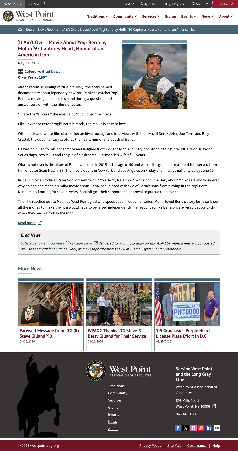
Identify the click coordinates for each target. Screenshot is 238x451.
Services (115, 400)
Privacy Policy (150, 445)
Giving (113, 407)
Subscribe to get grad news (42, 243)
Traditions (116, 385)
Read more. (27, 222)
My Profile (149, 4)
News (30, 29)
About (113, 428)
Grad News (51, 71)
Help (216, 445)
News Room (47, 29)
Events (113, 414)
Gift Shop (35, 4)
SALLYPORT (15, 4)
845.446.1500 (186, 414)
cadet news (83, 243)
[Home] (20, 29)
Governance (197, 445)
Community (117, 393)
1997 (43, 77)
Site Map (174, 445)
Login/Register (174, 4)
